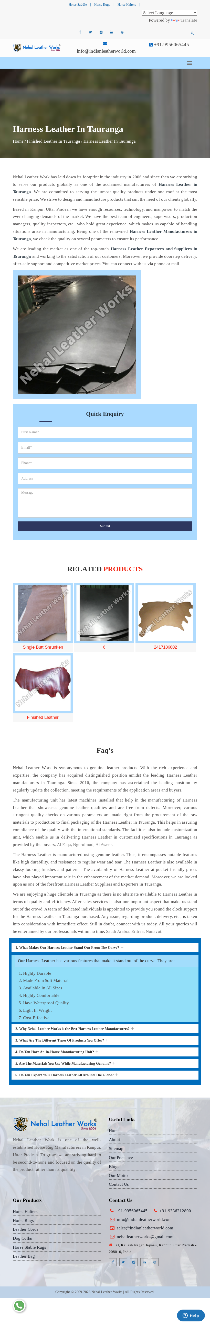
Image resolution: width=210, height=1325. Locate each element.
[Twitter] (90, 32)
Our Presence (121, 1157)
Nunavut (153, 931)
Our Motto (118, 1175)
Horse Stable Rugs (29, 1247)
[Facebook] (80, 32)
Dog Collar (23, 1238)
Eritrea (137, 931)
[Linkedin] (111, 32)
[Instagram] (101, 32)
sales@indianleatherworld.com (145, 1228)
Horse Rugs (102, 4)
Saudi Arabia (117, 931)
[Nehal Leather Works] (37, 47)
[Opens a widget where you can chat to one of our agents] (191, 1316)
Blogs (114, 1166)
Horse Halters (127, 4)
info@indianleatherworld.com (106, 51)
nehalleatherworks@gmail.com (145, 1236)
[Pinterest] (122, 32)
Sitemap (116, 1148)
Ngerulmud (83, 844)
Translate (189, 20)
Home (18, 141)
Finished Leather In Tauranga (53, 141)
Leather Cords (25, 1229)
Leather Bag (24, 1256)
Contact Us (119, 1184)
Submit (105, 526)
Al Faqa (64, 844)
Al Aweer (104, 844)
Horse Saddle (78, 4)
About (114, 1139)
